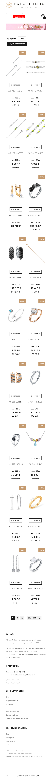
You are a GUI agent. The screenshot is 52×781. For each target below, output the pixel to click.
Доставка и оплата (12, 711)
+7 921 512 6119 (19, 672)
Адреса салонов (12, 700)
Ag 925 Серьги (16, 526)
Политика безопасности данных (17, 718)
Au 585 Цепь (35, 277)
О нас (8, 697)
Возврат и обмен (12, 715)
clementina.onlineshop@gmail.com (23, 675)
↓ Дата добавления (16, 43)
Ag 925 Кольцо (35, 588)
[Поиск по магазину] (31, 16)
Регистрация (10, 737)
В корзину (15, 85)
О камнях (9, 704)
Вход (7, 734)
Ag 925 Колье (35, 464)
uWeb (37, 776)
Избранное (10, 745)
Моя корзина (10, 741)
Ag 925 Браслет (15, 91)
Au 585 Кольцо (35, 215)
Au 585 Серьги (15, 215)
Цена (22, 38)
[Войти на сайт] (34, 16)
